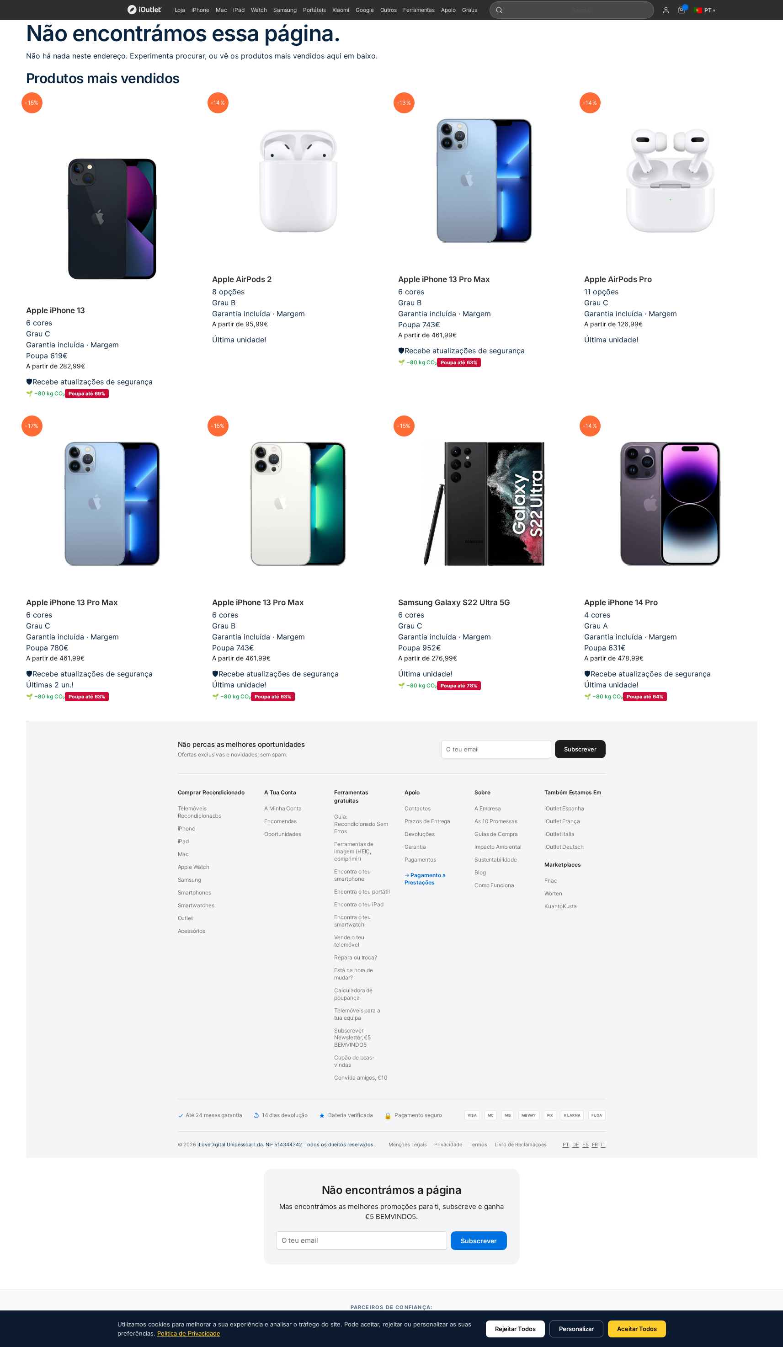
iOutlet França (562, 821)
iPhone (200, 9)
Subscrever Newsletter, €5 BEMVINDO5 (352, 1038)
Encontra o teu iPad (358, 904)
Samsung (285, 9)
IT (603, 1144)
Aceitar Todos (637, 1328)
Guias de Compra (496, 834)
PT (566, 1144)
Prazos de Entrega (428, 821)
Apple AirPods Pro (618, 279)
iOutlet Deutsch (564, 846)
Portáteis (314, 9)
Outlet (185, 918)
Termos (478, 1144)
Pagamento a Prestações (425, 879)
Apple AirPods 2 (242, 279)
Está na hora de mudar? (353, 974)
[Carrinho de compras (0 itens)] (681, 10)
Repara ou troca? (355, 957)
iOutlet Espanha (564, 808)
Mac (221, 9)
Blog (480, 872)
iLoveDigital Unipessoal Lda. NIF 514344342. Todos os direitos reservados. (286, 1144)
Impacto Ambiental (498, 846)
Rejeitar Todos (515, 1328)
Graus (469, 9)
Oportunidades (282, 834)
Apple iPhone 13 (55, 310)
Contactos (418, 808)
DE (575, 1144)
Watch (259, 9)
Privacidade (448, 1144)
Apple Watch (193, 866)
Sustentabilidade (495, 859)
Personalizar (576, 1328)
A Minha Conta (283, 808)
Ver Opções (298, 354)
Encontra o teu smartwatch (352, 921)
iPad (239, 9)
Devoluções (420, 834)
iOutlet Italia (559, 834)
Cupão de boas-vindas (354, 1061)
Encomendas (280, 821)
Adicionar (112, 408)
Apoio (448, 9)
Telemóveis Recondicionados (200, 812)
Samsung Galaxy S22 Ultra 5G (454, 602)
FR (595, 1144)
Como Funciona (494, 885)
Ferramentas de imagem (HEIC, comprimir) (353, 851)
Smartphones (194, 892)
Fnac (550, 880)
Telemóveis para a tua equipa (357, 1014)
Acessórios (191, 930)
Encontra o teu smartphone (352, 875)
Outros (388, 9)
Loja (180, 9)
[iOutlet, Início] (145, 10)
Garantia (415, 846)
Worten (553, 893)
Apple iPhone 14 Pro (621, 602)
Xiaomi (341, 9)
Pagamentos (420, 859)
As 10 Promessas (495, 821)
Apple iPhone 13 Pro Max (444, 279)
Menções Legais (408, 1144)
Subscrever (479, 1241)
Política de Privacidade (188, 1333)
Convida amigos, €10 (360, 1077)
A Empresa (487, 808)
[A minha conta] (666, 10)
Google (365, 9)
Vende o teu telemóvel (349, 941)
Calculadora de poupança (353, 994)
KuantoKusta (560, 906)
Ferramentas (419, 9)
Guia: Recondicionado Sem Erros (361, 824)
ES (585, 1144)
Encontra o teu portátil (361, 891)
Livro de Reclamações (521, 1144)
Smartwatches (196, 905)
